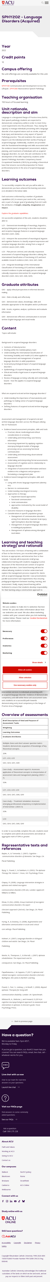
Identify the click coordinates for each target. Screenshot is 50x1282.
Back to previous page (23, 1021)
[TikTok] (19, 1201)
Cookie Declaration (38, 618)
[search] (42, 3)
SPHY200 (14, 88)
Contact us (6, 1160)
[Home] (11, 5)
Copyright (17, 1243)
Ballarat (5, 1172)
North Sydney (25, 1172)
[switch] (44, 638)
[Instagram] (7, 1201)
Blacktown (6, 1176)
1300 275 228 (12, 1131)
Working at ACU (8, 1151)
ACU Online (24, 1185)
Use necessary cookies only (25, 685)
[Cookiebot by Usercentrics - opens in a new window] (37, 594)
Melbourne (6, 1189)
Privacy (37, 1243)
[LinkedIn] (11, 1201)
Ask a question (9, 1128)
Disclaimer (28, 1243)
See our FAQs (7, 1119)
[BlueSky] (23, 1201)
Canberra (5, 1185)
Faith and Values (8, 1147)
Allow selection (25, 678)
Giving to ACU (7, 1156)
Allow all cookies (25, 670)
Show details (37, 662)
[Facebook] (3, 1201)
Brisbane (5, 1181)
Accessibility (6, 1243)
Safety (4, 1246)
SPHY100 (6, 86)
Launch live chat (9, 1087)
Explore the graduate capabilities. (15, 213)
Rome (22, 1176)
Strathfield (24, 1181)
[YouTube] (15, 1201)
